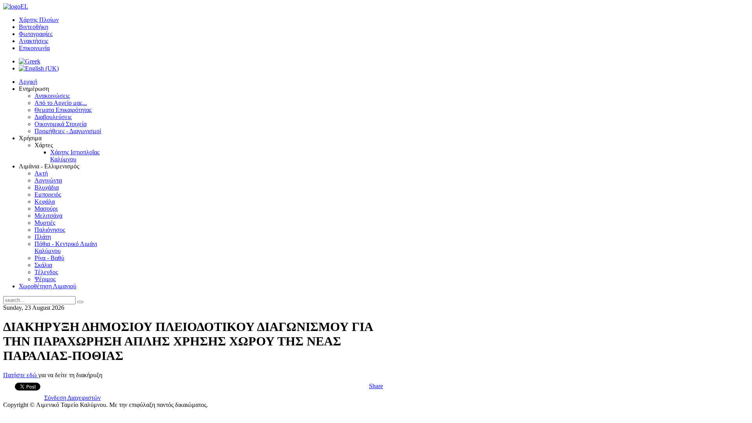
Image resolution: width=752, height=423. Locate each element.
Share (376, 386)
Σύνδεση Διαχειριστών (72, 397)
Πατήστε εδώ (20, 375)
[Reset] (80, 302)
